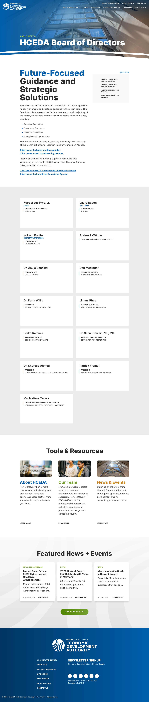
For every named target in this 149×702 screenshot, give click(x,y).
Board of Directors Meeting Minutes (109, 80)
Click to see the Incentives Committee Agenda (43, 174)
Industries (95, 7)
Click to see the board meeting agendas (40, 150)
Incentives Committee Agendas (110, 96)
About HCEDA (140, 7)
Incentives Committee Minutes (110, 91)
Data (86, 7)
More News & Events (74, 612)
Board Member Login (110, 3)
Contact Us (141, 3)
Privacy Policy (52, 697)
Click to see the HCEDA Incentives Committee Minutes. (48, 170)
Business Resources (111, 7)
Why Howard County (71, 7)
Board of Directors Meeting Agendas (109, 85)
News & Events (128, 3)
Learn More (43, 597)
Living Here (127, 7)
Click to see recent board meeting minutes (41, 153)
